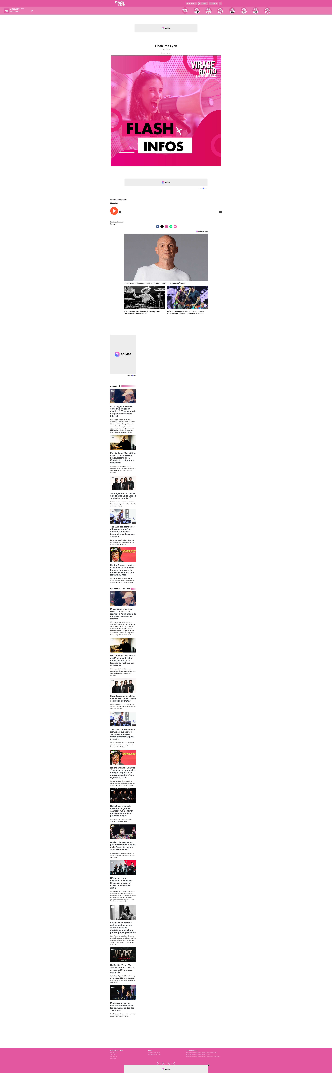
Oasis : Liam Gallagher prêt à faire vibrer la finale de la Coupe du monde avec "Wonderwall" (122, 846)
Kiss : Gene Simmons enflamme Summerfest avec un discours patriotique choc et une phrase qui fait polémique (123, 928)
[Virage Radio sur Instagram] (173, 1063)
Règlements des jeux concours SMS (198, 1054)
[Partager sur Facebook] (157, 227)
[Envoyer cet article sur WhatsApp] (170, 227)
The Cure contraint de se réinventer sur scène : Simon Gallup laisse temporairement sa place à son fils (122, 532)
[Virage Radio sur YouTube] (168, 1063)
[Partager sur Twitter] (162, 227)
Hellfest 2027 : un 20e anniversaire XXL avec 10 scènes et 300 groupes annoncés (122, 969)
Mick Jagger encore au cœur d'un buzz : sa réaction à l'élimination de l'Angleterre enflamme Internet (123, 411)
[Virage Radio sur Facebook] (158, 1063)
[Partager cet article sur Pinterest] (166, 227)
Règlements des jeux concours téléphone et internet (203, 1056)
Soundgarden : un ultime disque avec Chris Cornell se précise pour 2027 (123, 495)
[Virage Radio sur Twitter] (163, 1063)
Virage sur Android (154, 1054)
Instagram (113, 1056)
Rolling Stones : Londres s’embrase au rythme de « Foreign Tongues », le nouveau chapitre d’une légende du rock (123, 570)
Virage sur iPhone (154, 1052)
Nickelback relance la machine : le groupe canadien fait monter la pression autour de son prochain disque (121, 811)
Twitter (112, 1054)
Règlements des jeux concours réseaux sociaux (201, 1052)
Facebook (113, 1052)
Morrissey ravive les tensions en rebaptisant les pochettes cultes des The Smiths (122, 1006)
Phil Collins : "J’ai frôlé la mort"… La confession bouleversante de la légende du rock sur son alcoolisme (122, 458)
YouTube (113, 1059)
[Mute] (31, 10)
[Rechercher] (220, 3)
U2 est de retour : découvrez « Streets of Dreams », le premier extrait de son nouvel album (121, 883)
